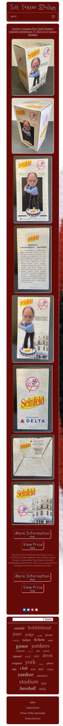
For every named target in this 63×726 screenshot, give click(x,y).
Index (32, 702)
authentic (20, 651)
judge (29, 634)
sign (14, 669)
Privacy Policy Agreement (32, 713)
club (24, 668)
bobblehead (39, 627)
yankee (25, 674)
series (16, 640)
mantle (19, 628)
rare (36, 656)
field (41, 669)
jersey (49, 635)
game (22, 646)
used (27, 656)
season (42, 675)
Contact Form (32, 707)
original (17, 663)
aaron (30, 651)
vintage (50, 669)
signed (17, 656)
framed (46, 651)
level (33, 669)
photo (50, 663)
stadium (28, 681)
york (30, 662)
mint (38, 651)
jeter (17, 634)
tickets (39, 639)
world (39, 636)
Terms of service (32, 718)
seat (42, 688)
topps (41, 664)
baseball (28, 688)
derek (48, 655)
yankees (40, 646)
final (43, 683)
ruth (50, 640)
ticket (26, 640)
